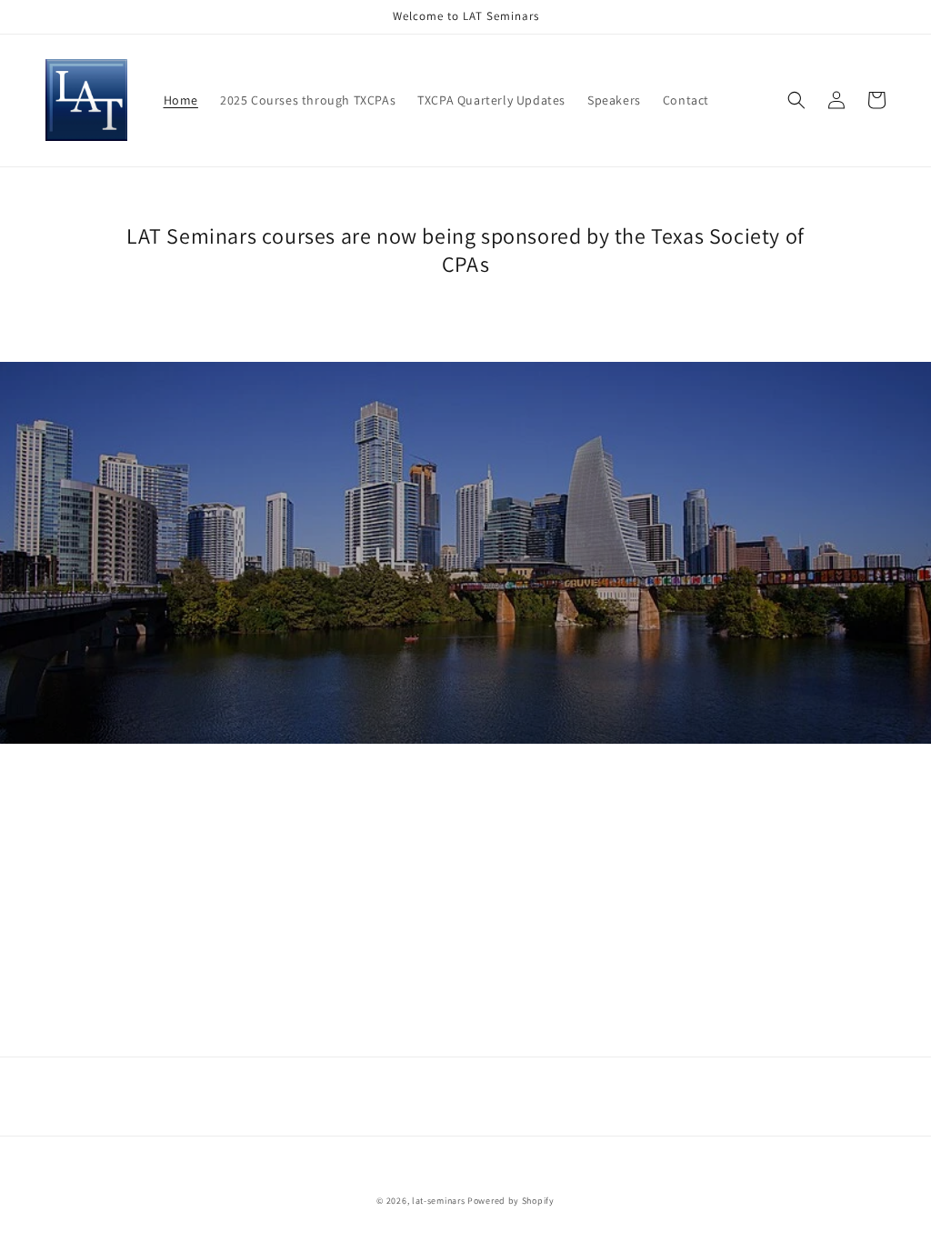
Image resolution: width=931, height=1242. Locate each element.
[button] (796, 100)
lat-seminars (438, 1201)
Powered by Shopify (511, 1201)
